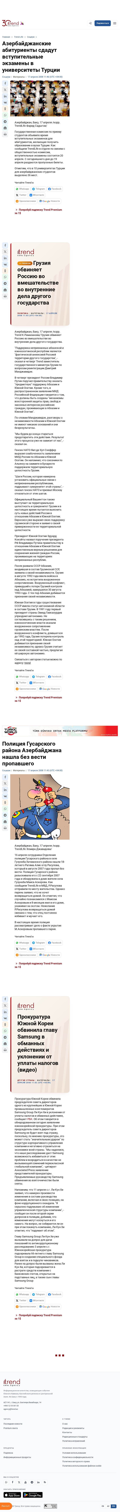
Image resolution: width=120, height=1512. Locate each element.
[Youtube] (25, 1482)
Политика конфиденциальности (77, 1457)
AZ (108, 1506)
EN (103, 1506)
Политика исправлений (73, 1441)
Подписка (8, 1453)
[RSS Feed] (44, 1482)
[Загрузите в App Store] (12, 1495)
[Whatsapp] (6, 1482)
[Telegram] (32, 1482)
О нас (65, 1424)
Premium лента (11, 1428)
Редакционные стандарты (75, 1437)
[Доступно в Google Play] (33, 1495)
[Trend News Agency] (12, 1382)
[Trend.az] (13, 23)
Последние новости (13, 1424)
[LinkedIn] (38, 1482)
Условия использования (74, 1453)
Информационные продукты (17, 1457)
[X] (19, 1482)
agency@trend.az (11, 1409)
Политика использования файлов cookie (81, 1466)
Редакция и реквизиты (73, 1428)
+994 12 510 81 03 (11, 1406)
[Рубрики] (115, 23)
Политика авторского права (76, 1461)
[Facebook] (12, 1482)
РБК (29, 1119)
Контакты (67, 1432)
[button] (5, 83)
